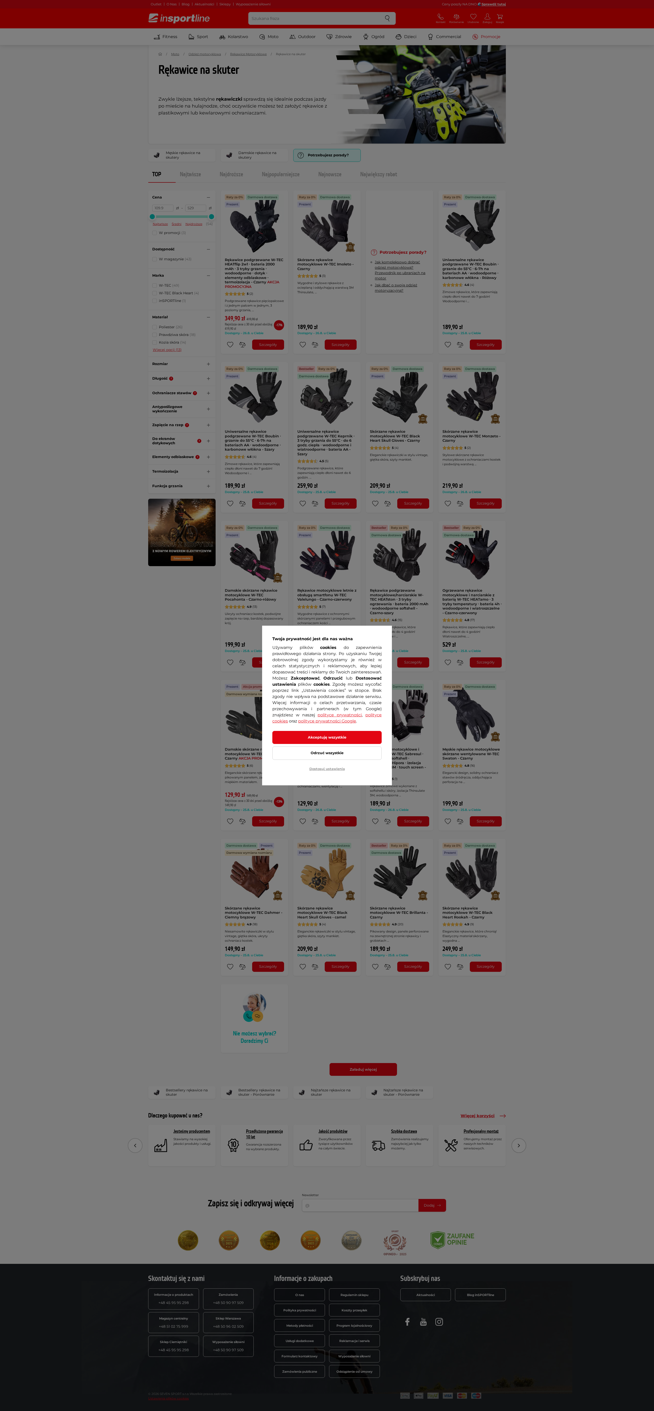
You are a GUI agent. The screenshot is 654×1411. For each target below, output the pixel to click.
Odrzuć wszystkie (327, 753)
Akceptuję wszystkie (327, 737)
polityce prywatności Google (327, 721)
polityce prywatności (340, 715)
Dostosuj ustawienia (327, 769)
